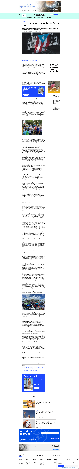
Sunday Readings (42, 464)
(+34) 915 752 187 (21, 456)
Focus (27, 459)
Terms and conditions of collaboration (71, 467)
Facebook (55, 461)
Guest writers (35, 461)
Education (27, 461)
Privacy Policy (65, 467)
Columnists (34, 459)
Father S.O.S (41, 465)
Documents (41, 461)
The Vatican (43, 17)
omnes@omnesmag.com (22, 457)
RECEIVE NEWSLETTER (55, 438)
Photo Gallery (49, 17)
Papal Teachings (42, 462)
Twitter (55, 462)
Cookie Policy (62, 467)
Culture (34, 17)
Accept (61, 465)
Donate (52, 14)
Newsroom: (29, 17)
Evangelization (28, 462)
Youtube (55, 463)
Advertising (48, 461)
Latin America (27, 19)
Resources (41, 459)
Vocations (27, 464)
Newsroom (23, 19)
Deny (67, 465)
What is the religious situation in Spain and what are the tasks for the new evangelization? (33, 58)
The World (39, 17)
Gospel (41, 463)
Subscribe (56, 14)
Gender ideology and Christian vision (30, 60)
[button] (77, 459)
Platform (34, 462)
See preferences (75, 465)
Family (27, 463)
